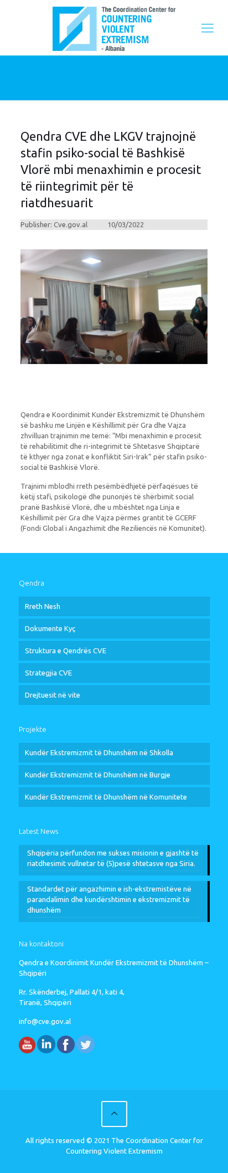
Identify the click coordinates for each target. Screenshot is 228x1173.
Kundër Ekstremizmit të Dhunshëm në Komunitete (106, 797)
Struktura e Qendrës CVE (65, 650)
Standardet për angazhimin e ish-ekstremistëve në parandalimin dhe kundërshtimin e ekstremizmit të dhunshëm (109, 899)
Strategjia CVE (48, 673)
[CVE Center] (114, 28)
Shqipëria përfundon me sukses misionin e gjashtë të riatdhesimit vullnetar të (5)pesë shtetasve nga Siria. (113, 858)
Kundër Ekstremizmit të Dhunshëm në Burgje (97, 774)
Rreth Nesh (42, 606)
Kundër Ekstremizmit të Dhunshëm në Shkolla (99, 752)
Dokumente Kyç (50, 628)
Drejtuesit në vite (52, 695)
